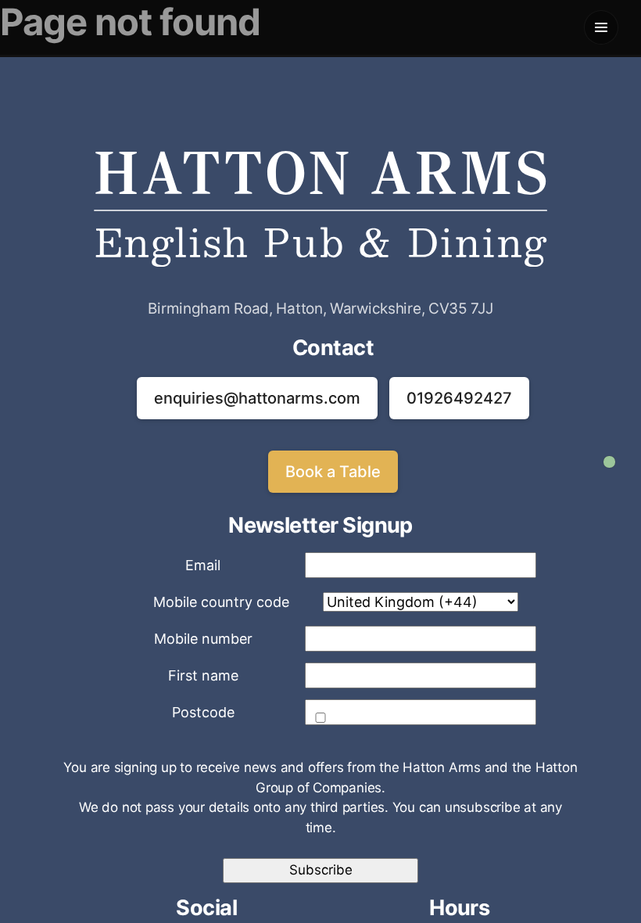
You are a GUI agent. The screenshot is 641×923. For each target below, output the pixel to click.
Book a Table (333, 471)
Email (202, 565)
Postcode (203, 712)
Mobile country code (221, 602)
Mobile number (203, 638)
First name (203, 675)
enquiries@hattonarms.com (257, 398)
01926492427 (459, 398)
